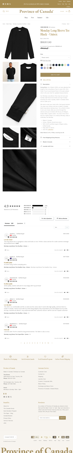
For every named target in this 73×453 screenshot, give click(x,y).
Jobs (69, 4)
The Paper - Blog (8, 413)
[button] (65, 250)
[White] (44, 65)
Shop (26, 17)
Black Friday (9, 23)
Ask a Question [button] (47, 218)
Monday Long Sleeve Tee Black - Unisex (21, 23)
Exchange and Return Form (45, 386)
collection (50, 129)
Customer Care (42, 371)
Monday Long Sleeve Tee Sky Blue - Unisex (15, 246)
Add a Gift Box (47, 80)
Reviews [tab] (7, 223)
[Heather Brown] (50, 68)
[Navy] (56, 65)
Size (41, 54)
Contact (68, 6)
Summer (39, 17)
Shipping (68, 1)
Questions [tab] (20, 223)
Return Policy (41, 383)
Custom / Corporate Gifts (45, 381)
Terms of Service (8, 420)
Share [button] (7, 250)
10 (48, 343)
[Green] (62, 65)
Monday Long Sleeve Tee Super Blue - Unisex (16, 334)
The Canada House (9, 408)
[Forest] (59, 65)
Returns (59, 4)
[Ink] (53, 65)
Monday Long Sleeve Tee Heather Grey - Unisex (17, 267)
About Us (6, 406)
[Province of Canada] (36, 11)
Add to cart (55, 74)
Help (63, 4)
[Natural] (53, 68)
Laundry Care (42, 379)
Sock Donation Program (10, 411)
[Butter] (65, 65)
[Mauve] (44, 68)
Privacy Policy (7, 418)
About (64, 1)
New (32, 17)
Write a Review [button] (63, 218)
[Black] (41, 65)
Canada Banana (8, 415)
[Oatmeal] (47, 68)
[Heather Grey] (50, 65)
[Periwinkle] (41, 68)
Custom (60, 1)
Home (4, 23)
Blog (66, 4)
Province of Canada (11, 441)
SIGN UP (62, 417)
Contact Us (41, 374)
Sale (47, 17)
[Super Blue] (68, 65)
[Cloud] (47, 65)
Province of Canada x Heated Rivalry (48, 388)
